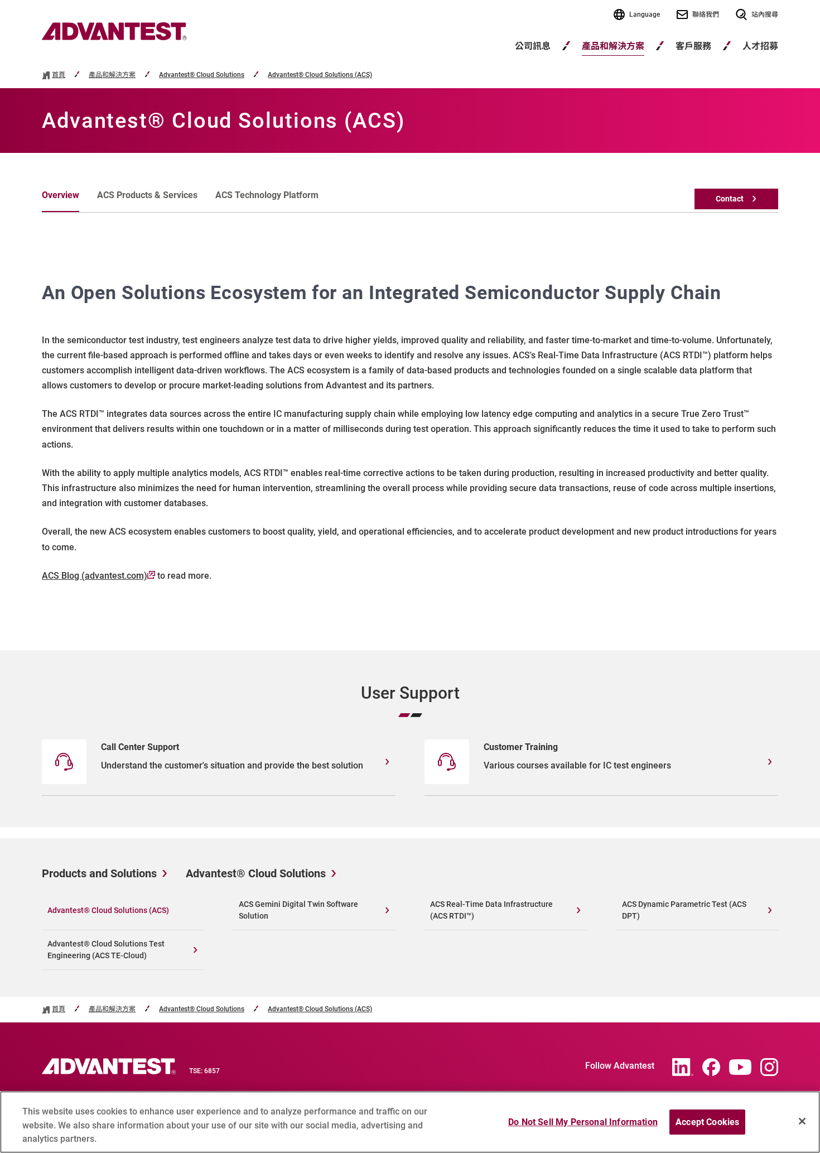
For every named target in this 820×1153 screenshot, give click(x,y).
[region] (410, 1122)
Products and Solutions (99, 873)
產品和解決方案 (613, 46)
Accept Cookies (707, 1122)
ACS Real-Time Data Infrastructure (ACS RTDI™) (491, 910)
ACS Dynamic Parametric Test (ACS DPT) (684, 910)
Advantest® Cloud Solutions (201, 75)
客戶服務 (693, 46)
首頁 (58, 75)
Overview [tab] (60, 195)
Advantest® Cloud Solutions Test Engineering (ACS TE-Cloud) (106, 949)
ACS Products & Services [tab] (147, 195)
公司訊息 (533, 46)
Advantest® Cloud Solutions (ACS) (320, 75)
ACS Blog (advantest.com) (94, 575)
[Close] (802, 1121)
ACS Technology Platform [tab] (267, 195)
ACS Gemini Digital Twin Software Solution (298, 910)
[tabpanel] (410, 431)
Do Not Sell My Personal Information (583, 1122)
